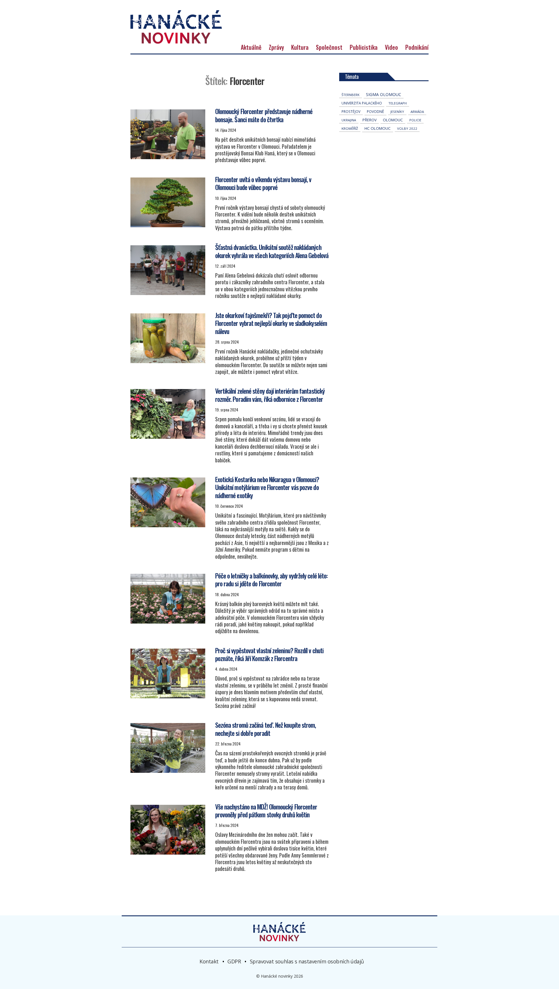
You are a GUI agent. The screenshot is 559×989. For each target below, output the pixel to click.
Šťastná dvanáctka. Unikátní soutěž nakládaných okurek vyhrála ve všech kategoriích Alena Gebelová (271, 251)
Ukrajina (349, 120)
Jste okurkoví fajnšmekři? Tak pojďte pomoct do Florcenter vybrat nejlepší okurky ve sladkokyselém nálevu (271, 323)
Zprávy (276, 47)
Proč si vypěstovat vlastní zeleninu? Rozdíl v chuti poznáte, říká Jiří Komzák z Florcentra (269, 654)
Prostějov (351, 111)
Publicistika (364, 47)
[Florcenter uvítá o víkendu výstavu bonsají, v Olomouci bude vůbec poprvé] (167, 202)
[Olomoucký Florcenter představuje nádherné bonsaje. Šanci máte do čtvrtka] (167, 134)
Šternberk (351, 95)
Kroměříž (350, 128)
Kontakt (209, 961)
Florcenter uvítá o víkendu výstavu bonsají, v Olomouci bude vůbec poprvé (263, 183)
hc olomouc (378, 128)
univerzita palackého (362, 103)
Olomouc (393, 119)
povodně (375, 111)
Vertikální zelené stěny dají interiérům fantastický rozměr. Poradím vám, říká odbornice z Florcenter (270, 395)
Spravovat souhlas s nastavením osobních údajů (307, 961)
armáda (417, 111)
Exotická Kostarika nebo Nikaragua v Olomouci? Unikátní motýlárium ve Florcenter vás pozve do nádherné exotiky (267, 487)
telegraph (397, 103)
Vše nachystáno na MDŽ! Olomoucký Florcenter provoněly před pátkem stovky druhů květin (266, 810)
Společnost (329, 47)
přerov (369, 120)
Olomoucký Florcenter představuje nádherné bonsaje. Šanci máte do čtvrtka (264, 115)
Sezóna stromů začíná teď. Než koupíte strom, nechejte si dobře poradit (265, 729)
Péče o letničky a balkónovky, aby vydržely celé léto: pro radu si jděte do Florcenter (271, 579)
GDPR (234, 961)
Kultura (300, 47)
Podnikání (417, 47)
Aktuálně (251, 47)
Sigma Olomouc (383, 94)
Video (391, 47)
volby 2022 (407, 128)
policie (415, 120)
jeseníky (397, 111)
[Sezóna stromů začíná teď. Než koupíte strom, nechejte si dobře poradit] (167, 748)
